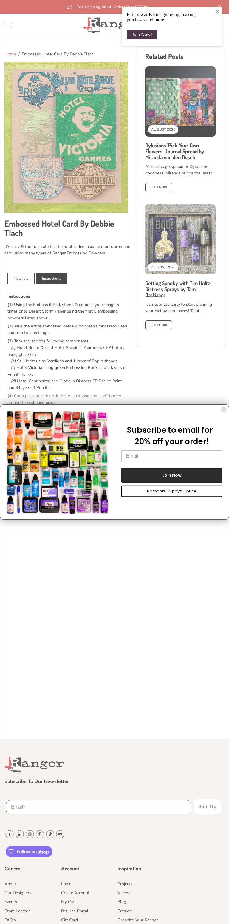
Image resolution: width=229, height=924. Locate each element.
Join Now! (142, 34)
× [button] (217, 11)
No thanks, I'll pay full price (171, 491)
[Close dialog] (224, 410)
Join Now (172, 475)
